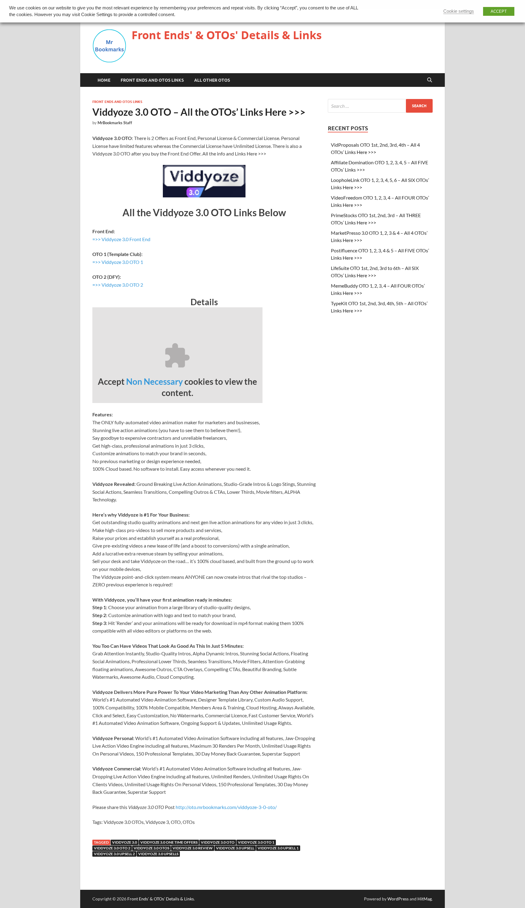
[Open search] (429, 80)
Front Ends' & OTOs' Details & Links (227, 35)
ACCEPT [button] (499, 11)
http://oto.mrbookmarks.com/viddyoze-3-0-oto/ (226, 807)
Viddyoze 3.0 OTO (218, 842)
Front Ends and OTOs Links (152, 80)
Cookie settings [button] (458, 11)
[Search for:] (380, 106)
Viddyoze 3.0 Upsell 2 (114, 854)
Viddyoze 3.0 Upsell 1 (278, 848)
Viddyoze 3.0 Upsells (158, 854)
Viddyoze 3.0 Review (193, 848)
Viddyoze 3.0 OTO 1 (256, 842)
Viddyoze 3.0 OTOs (151, 848)
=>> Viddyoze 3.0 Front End (121, 239)
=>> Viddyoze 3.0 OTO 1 (117, 262)
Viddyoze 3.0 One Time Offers (168, 842)
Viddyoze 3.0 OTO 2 (112, 848)
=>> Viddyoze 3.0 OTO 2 (117, 285)
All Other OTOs (212, 80)
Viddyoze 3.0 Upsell (235, 848)
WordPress (398, 898)
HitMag (424, 898)
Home (104, 80)
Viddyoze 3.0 (124, 842)
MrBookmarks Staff (115, 122)
